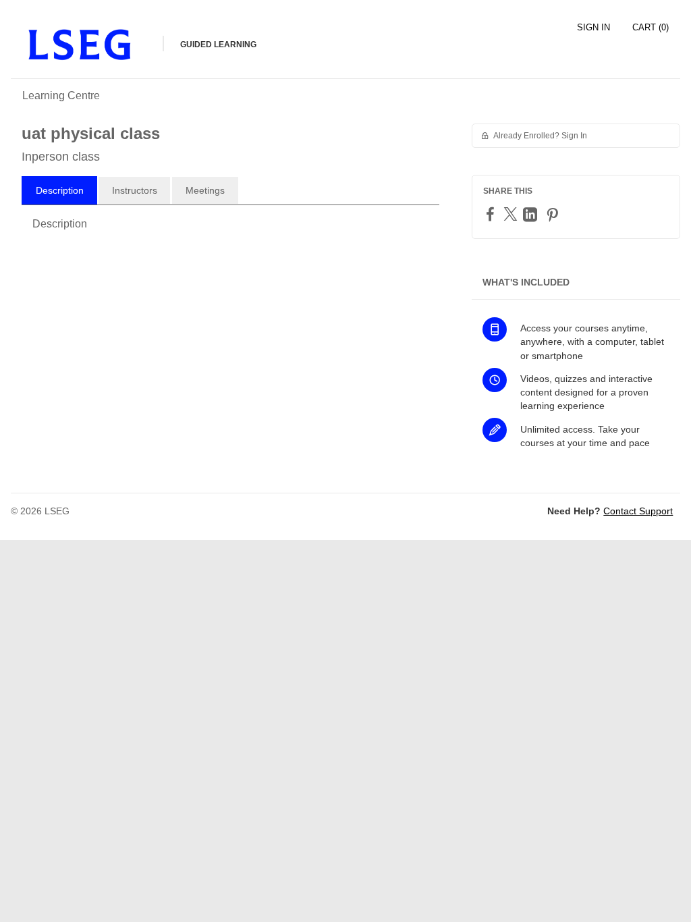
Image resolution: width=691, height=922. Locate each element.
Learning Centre (61, 95)
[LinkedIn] (532, 214)
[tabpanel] (230, 229)
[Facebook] (492, 214)
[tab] (59, 190)
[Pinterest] (554, 214)
